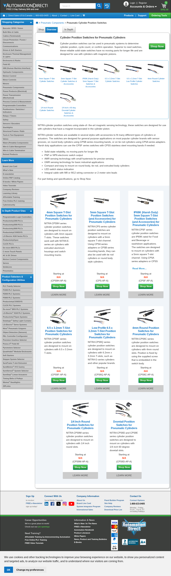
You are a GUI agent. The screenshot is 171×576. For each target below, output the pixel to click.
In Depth (68, 29)
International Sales (85, 510)
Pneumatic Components (13, 87)
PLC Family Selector (12, 286)
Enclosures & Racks (11, 61)
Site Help (108, 503)
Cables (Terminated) (12, 36)
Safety (5, 120)
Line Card (74, 15)
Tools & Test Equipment (13, 135)
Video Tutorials (9, 186)
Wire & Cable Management (14, 147)
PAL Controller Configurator (15, 336)
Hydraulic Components (13, 72)
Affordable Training (11, 197)
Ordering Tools (159, 15)
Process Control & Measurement (17, 102)
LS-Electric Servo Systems (15, 325)
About (54, 15)
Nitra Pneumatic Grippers (14, 328)
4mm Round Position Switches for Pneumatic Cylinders (145, 331)
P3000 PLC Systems (11, 298)
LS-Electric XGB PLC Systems (16, 313)
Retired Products (10, 154)
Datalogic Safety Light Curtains (17, 321)
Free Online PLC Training (36, 540)
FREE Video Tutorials (34, 543)
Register (143, 3)
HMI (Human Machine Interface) (16, 68)
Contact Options (137, 500)
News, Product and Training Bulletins (90, 539)
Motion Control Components (15, 259)
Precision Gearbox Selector (15, 340)
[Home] (4, 15)
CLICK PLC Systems (12, 305)
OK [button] (8, 569)
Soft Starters (8, 355)
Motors (6, 84)
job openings (44, 527)
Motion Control (9, 76)
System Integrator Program (88, 506)
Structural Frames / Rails (13, 131)
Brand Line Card (10, 166)
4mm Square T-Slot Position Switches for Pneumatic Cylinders (58, 215)
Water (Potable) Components (15, 143)
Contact (63, 15)
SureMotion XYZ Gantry (14, 367)
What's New (8, 170)
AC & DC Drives (10, 255)
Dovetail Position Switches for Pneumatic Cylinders (124, 424)
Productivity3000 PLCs (13, 228)
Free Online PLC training (14, 201)
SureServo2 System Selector (16, 371)
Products (129, 15)
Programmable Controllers (14, 105)
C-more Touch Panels (12, 252)
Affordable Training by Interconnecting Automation (47, 537)
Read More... (139, 268)
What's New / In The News (85, 524)
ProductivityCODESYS (12, 232)
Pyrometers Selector (12, 348)
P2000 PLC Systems (11, 294)
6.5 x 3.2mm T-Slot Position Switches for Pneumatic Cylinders (58, 331)
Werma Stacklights (11, 382)
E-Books (78, 542)
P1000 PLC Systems (11, 290)
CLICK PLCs (8, 244)
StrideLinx (7, 267)
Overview (51, 29)
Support (142, 15)
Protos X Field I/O (11, 344)
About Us (81, 500)
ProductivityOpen (10, 240)
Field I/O (6, 64)
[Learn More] (58, 200)
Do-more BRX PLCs (11, 248)
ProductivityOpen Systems (15, 317)
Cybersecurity (9, 205)
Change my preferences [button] (30, 569)
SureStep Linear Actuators (15, 375)
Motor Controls (9, 80)
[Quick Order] (84, 15)
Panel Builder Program (114, 500)
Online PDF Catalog (11, 178)
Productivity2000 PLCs (13, 225)
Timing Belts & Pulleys (13, 378)
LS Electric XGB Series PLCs (15, 236)
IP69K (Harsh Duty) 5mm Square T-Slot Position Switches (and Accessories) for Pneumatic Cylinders (145, 219)
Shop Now (157, 46)
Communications (10, 46)
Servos (6, 263)
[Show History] (107, 6)
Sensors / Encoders (11, 124)
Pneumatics (8, 271)
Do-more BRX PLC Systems (15, 309)
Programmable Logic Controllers (17, 217)
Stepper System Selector (13, 359)
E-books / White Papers (13, 182)
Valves (5, 139)
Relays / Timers (9, 116)
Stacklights (8, 127)
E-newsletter (8, 174)
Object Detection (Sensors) (15, 332)
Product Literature (82, 533)
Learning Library (10, 193)
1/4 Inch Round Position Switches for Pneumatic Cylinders (80, 424)
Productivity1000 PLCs (13, 221)
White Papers (80, 536)
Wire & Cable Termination (14, 150)
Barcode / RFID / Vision (13, 28)
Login (133, 3)
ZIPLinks (7, 386)
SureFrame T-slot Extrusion (15, 363)
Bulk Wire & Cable (11, 32)
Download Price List (113, 510)
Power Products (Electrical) (15, 91)
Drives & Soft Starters (12, 50)
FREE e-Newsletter (82, 527)
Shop (41, 29)
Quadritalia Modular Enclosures (17, 352)
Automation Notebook (84, 530)
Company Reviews (11, 189)
